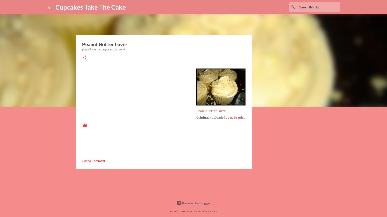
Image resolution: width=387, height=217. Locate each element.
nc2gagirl (237, 117)
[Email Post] (84, 126)
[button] (84, 57)
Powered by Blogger (196, 203)
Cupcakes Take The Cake (90, 7)
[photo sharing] (221, 104)
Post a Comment (93, 161)
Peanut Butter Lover (211, 111)
